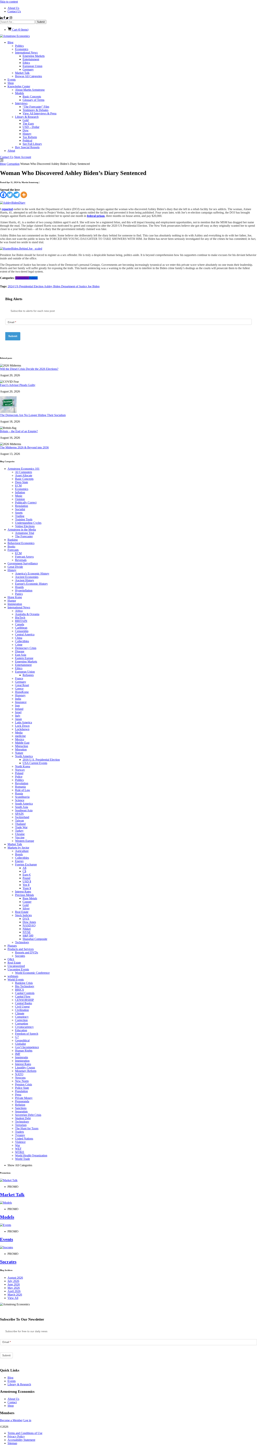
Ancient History (24, 580)
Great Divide (15, 566)
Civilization (22, 1010)
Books (11, 546)
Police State (22, 1087)
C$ (24, 871)
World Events (16, 979)
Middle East (22, 742)
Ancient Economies (26, 577)
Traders (19, 1131)
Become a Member (11, 1420)
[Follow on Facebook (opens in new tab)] (4, 18)
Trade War (21, 827)
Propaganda (22, 1101)
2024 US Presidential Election (26, 286)
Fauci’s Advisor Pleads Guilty (17, 385)
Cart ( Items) (19, 29)
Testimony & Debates (35, 110)
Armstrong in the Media (22, 529)
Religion (20, 1104)
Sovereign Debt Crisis (28, 1114)
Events (12, 79)
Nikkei (27, 928)
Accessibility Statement (21, 1439)
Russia (19, 793)
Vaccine (19, 837)
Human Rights (23, 1050)
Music (18, 495)
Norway (20, 769)
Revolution (21, 783)
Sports (19, 512)
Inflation (20, 492)
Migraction (21, 746)
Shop (11, 83)
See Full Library (32, 143)
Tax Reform (30, 137)
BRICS (19, 989)
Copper (27, 901)
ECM (18, 485)
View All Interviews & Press (39, 113)
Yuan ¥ (27, 888)
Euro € (27, 874)
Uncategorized (16, 966)
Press (18, 1094)
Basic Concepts (32, 96)
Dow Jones (29, 922)
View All (13, 1298)
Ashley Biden (52, 286)
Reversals (21, 560)
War (17, 1145)
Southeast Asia (24, 810)
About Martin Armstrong (30, 89)
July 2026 (13, 1281)
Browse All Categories (28, 76)
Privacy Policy (16, 1436)
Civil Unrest (22, 1006)
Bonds (19, 854)
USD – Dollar (31, 127)
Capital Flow (22, 996)
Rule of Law (22, 790)
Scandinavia (22, 796)
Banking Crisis (24, 983)
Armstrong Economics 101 (24, 468)
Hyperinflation (23, 590)
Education (21, 1030)
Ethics (26, 62)
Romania (20, 786)
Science (19, 800)
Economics (21, 49)
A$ (24, 867)
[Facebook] (3, 195)
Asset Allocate (23, 475)
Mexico (19, 739)
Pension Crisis (23, 1084)
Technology (22, 942)
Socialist (20, 509)
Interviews (21, 103)
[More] (24, 195)
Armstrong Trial (24, 533)
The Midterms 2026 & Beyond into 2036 (24, 447)
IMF (17, 1054)
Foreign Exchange (26, 864)
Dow (26, 130)
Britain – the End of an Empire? (19, 431)
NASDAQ (29, 925)
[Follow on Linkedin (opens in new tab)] (1, 18)
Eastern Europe (24, 658)
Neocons (20, 1077)
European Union (32, 66)
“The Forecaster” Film (36, 106)
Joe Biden (94, 286)
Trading (19, 516)
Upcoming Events (18, 969)
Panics (19, 593)
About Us (13, 8)
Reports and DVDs (26, 952)
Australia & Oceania (27, 614)
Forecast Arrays (24, 556)
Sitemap (12, 1443)
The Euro (28, 123)
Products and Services (21, 949)
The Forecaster (24, 536)
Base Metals (30, 898)
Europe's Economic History (31, 583)
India (18, 698)
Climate (19, 1013)
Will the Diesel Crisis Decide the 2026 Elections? (29, 368)
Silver (26, 908)
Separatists (21, 1111)
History (27, 133)
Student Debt (23, 1118)
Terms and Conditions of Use (25, 1433)
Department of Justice (74, 286)
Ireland (19, 708)
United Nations (24, 1138)
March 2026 (15, 1294)
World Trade (22, 1158)
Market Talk (22, 72)
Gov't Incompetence (27, 1047)
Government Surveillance (23, 563)
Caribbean (21, 627)
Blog (10, 42)
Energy (19, 861)
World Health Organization (31, 1155)
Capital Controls (24, 993)
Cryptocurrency (24, 1026)
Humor (12, 600)
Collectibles (22, 641)
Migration (21, 749)
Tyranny (20, 1135)
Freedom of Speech (26, 1033)
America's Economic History (32, 573)
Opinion (20, 499)
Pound (26, 878)
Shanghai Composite (35, 939)
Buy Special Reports (27, 147)
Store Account (22, 157)
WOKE (19, 1152)
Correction (21, 1020)
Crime (18, 644)
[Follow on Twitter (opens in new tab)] (7, 18)
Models (19, 93)
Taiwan (19, 820)
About (11, 150)
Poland (19, 773)
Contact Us (14, 11)
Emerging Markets (34, 56)
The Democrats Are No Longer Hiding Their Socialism (33, 415)
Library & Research (27, 116)
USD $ (27, 881)
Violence (20, 1142)
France (19, 678)
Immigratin (21, 1057)
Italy (17, 715)
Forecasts (13, 549)
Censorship (21, 631)
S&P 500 (28, 935)
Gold (26, 120)
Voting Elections (25, 526)
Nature (19, 752)
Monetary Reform (25, 1070)
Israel (18, 712)
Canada (19, 624)
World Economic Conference (32, 972)
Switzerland (22, 817)
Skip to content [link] (9, 1)
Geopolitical (22, 1040)
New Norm (22, 1081)
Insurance (21, 702)
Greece (19, 688)
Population (21, 1091)
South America (24, 803)
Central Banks (23, 1003)
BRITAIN (21, 621)
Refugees (28, 675)
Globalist (20, 1043)
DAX (26, 918)
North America (24, 756)
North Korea (22, 766)
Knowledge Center (19, 86)
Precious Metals (24, 895)
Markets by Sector (18, 847)
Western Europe (24, 840)
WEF (18, 1148)
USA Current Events (35, 763)
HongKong (22, 692)
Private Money (24, 1098)
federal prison (96, 215)
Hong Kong (15, 597)
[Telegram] (16, 195)
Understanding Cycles (28, 522)
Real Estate (21, 911)
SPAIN (19, 813)
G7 (17, 1037)
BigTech (20, 617)
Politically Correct (25, 502)
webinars (13, 976)
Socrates (20, 955)
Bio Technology (24, 986)
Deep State (21, 482)
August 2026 (15, 1277)
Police (18, 776)
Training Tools (23, 519)
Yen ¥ (26, 884)
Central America (24, 634)
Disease (19, 651)
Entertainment (31, 59)
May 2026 (14, 1287)
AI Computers (23, 472)
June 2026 (14, 1284)
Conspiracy (22, 1016)
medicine (20, 736)
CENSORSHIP (24, 999)
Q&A (11, 959)
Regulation (21, 505)
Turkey (19, 830)
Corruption (13, 163)
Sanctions (21, 1108)
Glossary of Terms (33, 99)
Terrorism (21, 1125)
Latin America (23, 722)
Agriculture (22, 851)
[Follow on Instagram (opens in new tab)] (10, 18)
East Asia (20, 654)
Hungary (20, 695)
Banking (13, 539)
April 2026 (14, 1291)
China (18, 637)
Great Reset (22, 685)
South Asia (21, 807)
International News (26, 52)
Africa (19, 610)
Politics (19, 45)
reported (7, 209)
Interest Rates (23, 891)
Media (19, 732)
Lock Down (22, 725)
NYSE (27, 932)
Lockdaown (22, 729)
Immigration (15, 604)
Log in (27, 1420)
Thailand (20, 823)
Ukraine (20, 834)
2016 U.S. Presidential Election (41, 759)
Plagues (12, 945)
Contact (12, 1402)
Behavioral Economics (21, 543)
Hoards (19, 587)
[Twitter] (10, 195)
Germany (28, 69)
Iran (17, 705)
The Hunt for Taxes (26, 1128)
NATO (19, 1074)
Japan (18, 719)
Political (27, 140)
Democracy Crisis (25, 648)
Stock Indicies (23, 915)
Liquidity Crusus (25, 1067)
